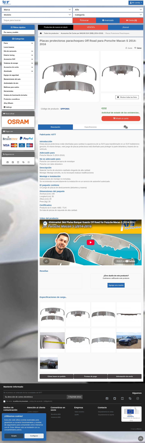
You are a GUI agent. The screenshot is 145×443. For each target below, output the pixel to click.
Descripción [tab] (55, 127)
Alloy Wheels (8, 103)
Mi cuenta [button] (136, 3)
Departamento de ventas (105, 412)
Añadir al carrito (121, 118)
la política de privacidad (20, 401)
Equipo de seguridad (11, 75)
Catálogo (8, 107)
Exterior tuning (9, 55)
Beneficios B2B (56, 414)
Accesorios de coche (11, 67)
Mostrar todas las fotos (128, 97)
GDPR (77, 415)
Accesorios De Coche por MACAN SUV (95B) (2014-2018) (82, 33)
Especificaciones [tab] (91, 127)
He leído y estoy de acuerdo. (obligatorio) (29, 401)
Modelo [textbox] (7, 15)
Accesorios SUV (9, 59)
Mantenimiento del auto (12, 79)
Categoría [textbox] (79, 15)
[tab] (125, 127)
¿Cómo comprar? (32, 412)
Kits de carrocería (10, 51)
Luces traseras (9, 47)
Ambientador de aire (11, 83)
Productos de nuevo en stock (55, 27)
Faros (6, 43)
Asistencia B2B (55, 417)
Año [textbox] (77, 10)
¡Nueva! (125, 27)
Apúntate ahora (75, 397)
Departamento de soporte (106, 415)
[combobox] (37, 9)
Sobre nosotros (79, 412)
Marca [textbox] (7, 10)
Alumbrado (8, 71)
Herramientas (8, 91)
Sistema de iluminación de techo (15, 95)
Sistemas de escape (11, 63)
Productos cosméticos (12, 99)
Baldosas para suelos (11, 87)
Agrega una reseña (116, 285)
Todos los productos (51, 33)
